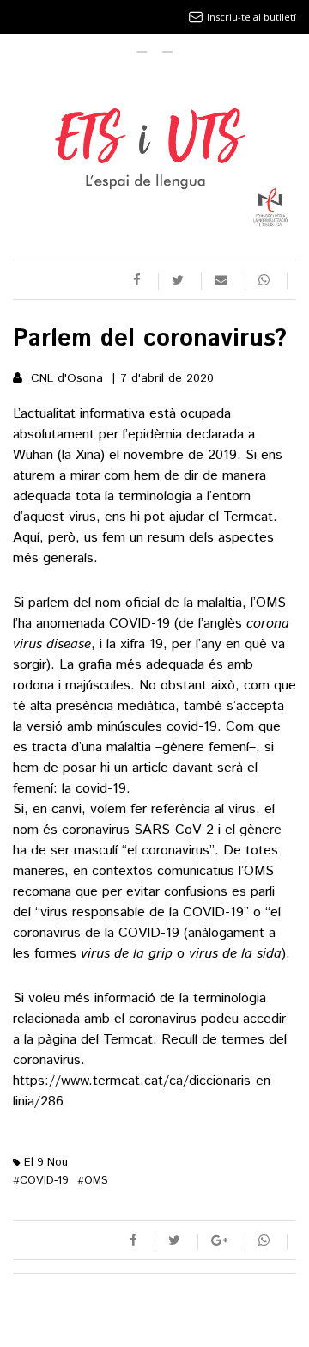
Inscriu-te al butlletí (251, 16)
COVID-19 (41, 1181)
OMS (92, 1181)
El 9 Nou (44, 1162)
